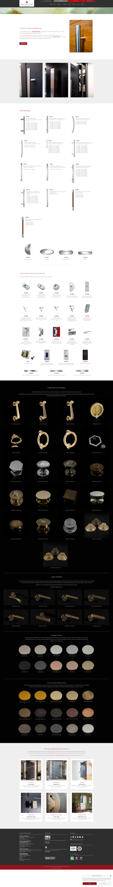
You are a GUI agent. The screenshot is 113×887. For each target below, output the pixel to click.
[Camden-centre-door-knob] (96, 496)
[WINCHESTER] (69, 597)
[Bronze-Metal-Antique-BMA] (56, 729)
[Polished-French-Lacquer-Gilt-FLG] (25, 696)
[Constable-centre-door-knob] (16, 496)
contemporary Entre (40, 755)
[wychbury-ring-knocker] (96, 439)
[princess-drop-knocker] (70, 410)
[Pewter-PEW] (40, 729)
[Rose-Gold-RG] (72, 666)
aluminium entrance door (31, 33)
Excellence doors (51, 755)
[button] (110, 875)
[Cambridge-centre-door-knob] (16, 525)
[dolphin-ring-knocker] (16, 439)
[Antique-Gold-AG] (88, 666)
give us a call (56, 36)
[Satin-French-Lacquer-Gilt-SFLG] (40, 695)
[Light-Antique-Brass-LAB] (88, 695)
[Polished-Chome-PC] (72, 650)
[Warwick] (55, 554)
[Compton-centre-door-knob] (43, 496)
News (78, 4)
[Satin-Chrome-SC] (88, 650)
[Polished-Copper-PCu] (56, 666)
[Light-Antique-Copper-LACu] (88, 713)
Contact (82, 4)
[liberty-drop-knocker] (43, 410)
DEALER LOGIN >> (66, 866)
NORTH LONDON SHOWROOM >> (25, 841)
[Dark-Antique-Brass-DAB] (56, 713)
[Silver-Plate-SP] (25, 650)
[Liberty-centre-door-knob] (70, 468)
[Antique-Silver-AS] (88, 729)
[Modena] (96, 525)
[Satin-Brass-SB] (72, 696)
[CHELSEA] (96, 617)
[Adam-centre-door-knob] (70, 525)
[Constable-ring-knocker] (43, 439)
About (54, 4)
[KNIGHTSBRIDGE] (96, 597)
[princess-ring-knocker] (70, 439)
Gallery (74, 4)
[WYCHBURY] (16, 617)
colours (24, 35)
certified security (53, 753)
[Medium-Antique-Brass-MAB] (25, 713)
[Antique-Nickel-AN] (72, 729)
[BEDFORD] (42, 617)
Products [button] (59, 4)
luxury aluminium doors (39, 751)
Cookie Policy (46, 866)
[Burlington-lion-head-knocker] (96, 410)
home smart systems (51, 35)
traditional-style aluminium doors (62, 755)
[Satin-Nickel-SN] (40, 650)
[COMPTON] (42, 597)
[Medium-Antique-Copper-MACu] (72, 713)
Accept (89, 883)
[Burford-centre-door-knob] (43, 525)
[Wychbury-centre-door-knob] (16, 468)
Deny (104, 883)
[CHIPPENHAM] (69, 617)
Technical (65, 4)
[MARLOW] (16, 597)
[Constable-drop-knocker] (16, 410)
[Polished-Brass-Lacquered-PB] (56, 696)
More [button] (70, 4)
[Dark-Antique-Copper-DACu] (40, 713)
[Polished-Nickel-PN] (56, 650)
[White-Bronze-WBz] (25, 729)
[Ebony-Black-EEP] (25, 666)
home (51, 4)
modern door (50, 31)
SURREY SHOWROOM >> (23, 853)
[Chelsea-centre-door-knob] (70, 496)
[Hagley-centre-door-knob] (96, 468)
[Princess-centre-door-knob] (43, 468)
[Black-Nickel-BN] (40, 666)
